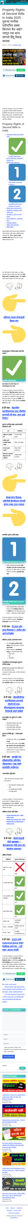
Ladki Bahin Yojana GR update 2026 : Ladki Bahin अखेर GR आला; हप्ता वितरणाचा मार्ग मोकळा (14, 1097)
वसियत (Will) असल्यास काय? (14, 208)
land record (12, 984)
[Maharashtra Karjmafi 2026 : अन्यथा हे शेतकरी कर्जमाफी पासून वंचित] (14, 1111)
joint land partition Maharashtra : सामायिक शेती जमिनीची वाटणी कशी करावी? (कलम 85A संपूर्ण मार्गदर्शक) (13, 1145)
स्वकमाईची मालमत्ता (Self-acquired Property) (15, 205)
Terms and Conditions (14, 1213)
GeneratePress (14, 1217)
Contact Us (19, 1208)
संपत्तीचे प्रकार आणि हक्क (13, 162)
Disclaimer (9, 1210)
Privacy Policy (17, 1210)
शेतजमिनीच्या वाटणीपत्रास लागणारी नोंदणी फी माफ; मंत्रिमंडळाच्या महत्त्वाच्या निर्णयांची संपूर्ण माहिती (14, 704)
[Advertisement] (14, 93)
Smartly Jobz (10, 2)
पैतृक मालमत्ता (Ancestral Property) (15, 183)
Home (6, 984)
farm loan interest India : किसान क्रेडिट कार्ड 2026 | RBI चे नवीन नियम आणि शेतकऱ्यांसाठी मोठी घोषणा (13, 1195)
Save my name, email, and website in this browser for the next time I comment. (15, 1049)
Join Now (20, 75)
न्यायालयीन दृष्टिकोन (12, 223)
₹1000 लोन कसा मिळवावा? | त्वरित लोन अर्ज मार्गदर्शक (14, 630)
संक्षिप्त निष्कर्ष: (10, 227)
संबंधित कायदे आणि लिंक (13, 225)
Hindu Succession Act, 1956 (16, 819)
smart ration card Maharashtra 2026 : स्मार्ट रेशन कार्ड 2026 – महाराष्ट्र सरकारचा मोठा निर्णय (13, 1170)
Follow (21, 70)
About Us (12, 1208)
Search (4, 1065)
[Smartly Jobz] (2, 2)
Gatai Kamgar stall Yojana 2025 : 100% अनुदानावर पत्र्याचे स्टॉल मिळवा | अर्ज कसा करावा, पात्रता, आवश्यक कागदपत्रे (13, 989)
